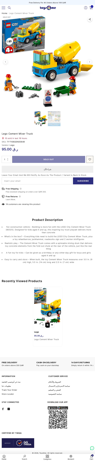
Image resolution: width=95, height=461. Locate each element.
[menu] (3, 8)
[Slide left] (5, 62)
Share (89, 19)
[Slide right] (90, 62)
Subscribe (83, 181)
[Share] (89, 19)
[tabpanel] (47, 317)
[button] (9, 8)
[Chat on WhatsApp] (92, 447)
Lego (12, 145)
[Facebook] (3, 409)
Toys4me (42, 453)
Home (4, 13)
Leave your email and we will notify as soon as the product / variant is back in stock (44, 175)
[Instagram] (9, 409)
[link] (4, 457)
